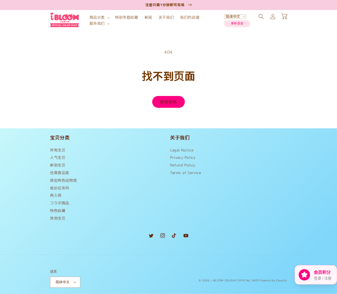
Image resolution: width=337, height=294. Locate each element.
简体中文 (63, 282)
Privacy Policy (182, 157)
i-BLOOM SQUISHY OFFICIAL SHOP (235, 280)
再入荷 (56, 195)
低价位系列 (59, 187)
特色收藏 (57, 210)
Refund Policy (182, 165)
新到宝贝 (57, 165)
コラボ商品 (59, 202)
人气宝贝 (57, 157)
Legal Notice (181, 151)
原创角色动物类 (63, 180)
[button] (99, 17)
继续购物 (168, 102)
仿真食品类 (59, 172)
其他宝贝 (57, 218)
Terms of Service (185, 172)
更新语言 (237, 23)
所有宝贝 (57, 151)
